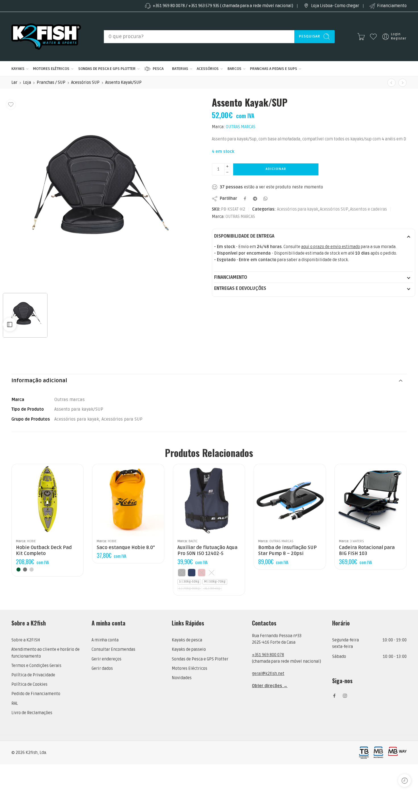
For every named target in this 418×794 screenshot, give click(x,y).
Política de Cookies (29, 684)
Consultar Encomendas (113, 649)
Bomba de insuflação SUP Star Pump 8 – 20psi (287, 551)
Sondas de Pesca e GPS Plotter (200, 659)
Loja (27, 82)
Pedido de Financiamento (35, 693)
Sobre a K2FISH (25, 640)
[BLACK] (181, 572)
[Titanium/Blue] (31, 569)
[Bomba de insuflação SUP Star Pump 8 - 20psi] (290, 500)
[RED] (201, 572)
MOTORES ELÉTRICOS (51, 68)
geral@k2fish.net (268, 673)
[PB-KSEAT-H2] (99, 193)
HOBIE (31, 541)
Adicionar (276, 169)
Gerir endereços (106, 659)
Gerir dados (102, 668)
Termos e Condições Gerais (36, 665)
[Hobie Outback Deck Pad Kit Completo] (47, 500)
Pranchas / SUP (51, 82)
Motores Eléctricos (189, 668)
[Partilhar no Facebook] (245, 198)
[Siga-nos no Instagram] (344, 695)
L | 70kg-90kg (189, 588)
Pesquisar (309, 36)
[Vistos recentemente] (404, 780)
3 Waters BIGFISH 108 (352, 527)
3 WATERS (357, 541)
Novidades (182, 677)
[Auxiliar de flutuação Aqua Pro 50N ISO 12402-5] (209, 500)
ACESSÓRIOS (208, 68)
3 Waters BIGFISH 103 (352, 519)
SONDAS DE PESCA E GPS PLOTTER (107, 68)
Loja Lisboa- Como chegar (335, 5)
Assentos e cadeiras (368, 209)
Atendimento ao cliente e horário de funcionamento (45, 652)
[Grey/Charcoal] (25, 569)
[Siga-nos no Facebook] (334, 695)
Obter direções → (269, 685)
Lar (14, 82)
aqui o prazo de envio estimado (330, 246)
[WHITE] (211, 572)
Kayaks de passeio (189, 649)
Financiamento (392, 5)
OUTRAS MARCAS (240, 126)
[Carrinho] (361, 37)
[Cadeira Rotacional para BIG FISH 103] (370, 500)
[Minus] (227, 172)
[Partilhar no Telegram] (255, 198)
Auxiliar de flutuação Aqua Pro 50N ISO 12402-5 (207, 551)
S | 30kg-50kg (189, 581)
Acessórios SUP (85, 82)
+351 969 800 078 (268, 654)
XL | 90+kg (212, 588)
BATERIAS (180, 68)
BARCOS (234, 68)
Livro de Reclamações (31, 712)
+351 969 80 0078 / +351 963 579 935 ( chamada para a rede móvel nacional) (223, 5)
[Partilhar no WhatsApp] (265, 198)
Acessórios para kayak (297, 209)
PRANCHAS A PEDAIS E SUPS (273, 68)
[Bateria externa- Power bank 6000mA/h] (391, 82)
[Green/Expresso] (18, 569)
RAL (14, 703)
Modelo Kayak (347, 511)
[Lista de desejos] (10, 104)
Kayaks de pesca (187, 640)
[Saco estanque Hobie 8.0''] (128, 500)
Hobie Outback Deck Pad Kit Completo (44, 551)
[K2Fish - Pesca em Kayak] (46, 36)
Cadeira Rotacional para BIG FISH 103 (367, 551)
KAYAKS (17, 68)
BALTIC (193, 541)
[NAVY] (191, 572)
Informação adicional (39, 380)
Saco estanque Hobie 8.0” (126, 547)
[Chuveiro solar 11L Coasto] (402, 82)
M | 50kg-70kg (214, 581)
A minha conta (105, 640)
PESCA (158, 68)
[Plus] (227, 166)
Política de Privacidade (33, 675)
